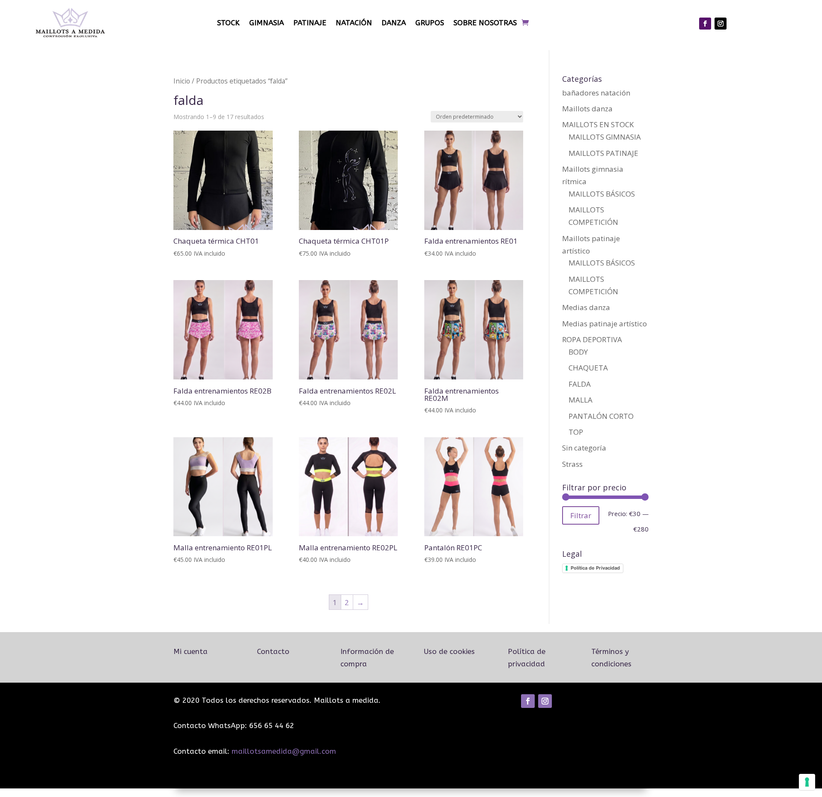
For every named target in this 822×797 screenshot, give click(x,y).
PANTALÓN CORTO (601, 416)
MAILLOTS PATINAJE (603, 153)
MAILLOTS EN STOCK (598, 124)
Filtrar (580, 515)
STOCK (228, 22)
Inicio (181, 81)
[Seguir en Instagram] (721, 24)
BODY (578, 352)
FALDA (580, 384)
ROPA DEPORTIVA (592, 339)
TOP (576, 432)
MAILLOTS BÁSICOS (602, 194)
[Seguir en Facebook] (705, 24)
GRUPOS (429, 22)
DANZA (393, 22)
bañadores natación (596, 93)
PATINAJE (309, 22)
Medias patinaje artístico (604, 323)
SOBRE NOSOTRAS (485, 22)
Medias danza (586, 307)
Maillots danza (587, 108)
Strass (572, 464)
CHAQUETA (588, 368)
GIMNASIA (266, 22)
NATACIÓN (354, 22)
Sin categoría (584, 448)
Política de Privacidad (595, 568)
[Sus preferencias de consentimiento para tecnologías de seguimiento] (807, 782)
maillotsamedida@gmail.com (284, 751)
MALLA (581, 400)
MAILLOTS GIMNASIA (605, 137)
